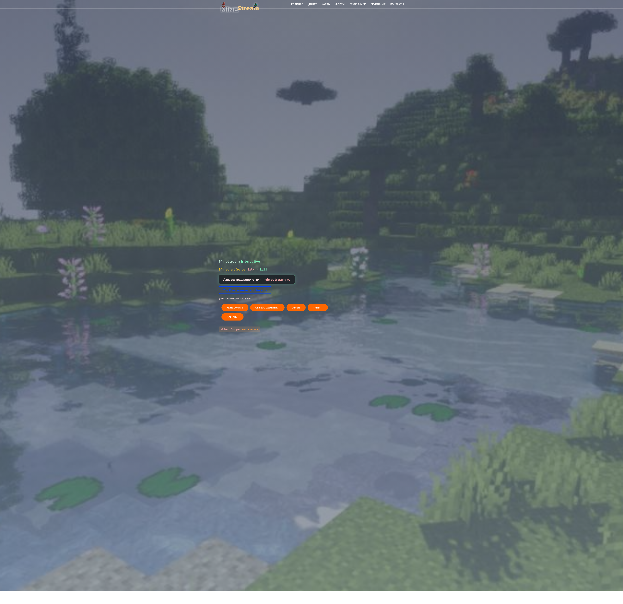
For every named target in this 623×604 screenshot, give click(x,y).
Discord (296, 307)
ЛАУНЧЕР (232, 316)
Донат (312, 4)
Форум (340, 4)
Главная (297, 4)
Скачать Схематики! (267, 307)
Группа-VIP (378, 4)
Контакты (397, 4)
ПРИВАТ (318, 307)
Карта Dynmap (235, 307)
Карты (326, 4)
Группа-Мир (357, 4)
